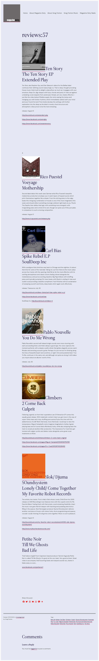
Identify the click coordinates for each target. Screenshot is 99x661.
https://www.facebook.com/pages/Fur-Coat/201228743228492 (43, 446)
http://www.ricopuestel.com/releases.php (36, 219)
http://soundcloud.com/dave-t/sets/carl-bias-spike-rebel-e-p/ (43, 292)
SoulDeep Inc (80, 623)
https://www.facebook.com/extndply (34, 119)
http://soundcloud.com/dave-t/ (42, 301)
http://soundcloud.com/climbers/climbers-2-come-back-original (44, 438)
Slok (75, 623)
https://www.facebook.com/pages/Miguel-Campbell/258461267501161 (46, 442)
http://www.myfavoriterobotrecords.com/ (36, 529)
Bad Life (53, 619)
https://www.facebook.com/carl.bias (34, 297)
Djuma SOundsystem (82, 619)
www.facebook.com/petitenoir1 (32, 567)
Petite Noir (63, 623)
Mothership (72, 621)
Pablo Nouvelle (55, 623)
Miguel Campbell (64, 621)
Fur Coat (56, 621)
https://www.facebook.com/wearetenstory (36, 124)
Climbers (68, 619)
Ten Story (87, 623)
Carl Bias (62, 619)
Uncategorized (20, 617)
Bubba (58, 619)
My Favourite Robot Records (84, 621)
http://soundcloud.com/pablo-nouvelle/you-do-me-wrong (42, 366)
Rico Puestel (69, 623)
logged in (34, 649)
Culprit (73, 619)
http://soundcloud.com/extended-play (35, 115)
